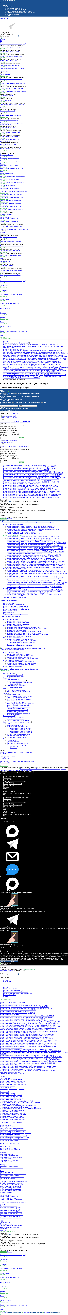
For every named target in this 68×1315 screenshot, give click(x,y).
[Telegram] (24, 25)
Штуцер (19, 399)
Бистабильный (5, 396)
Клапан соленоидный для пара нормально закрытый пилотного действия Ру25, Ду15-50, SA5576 (36, 543)
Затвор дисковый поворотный (9, 303)
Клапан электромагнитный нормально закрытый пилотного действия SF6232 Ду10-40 (33, 529)
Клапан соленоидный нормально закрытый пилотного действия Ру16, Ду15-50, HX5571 (34, 576)
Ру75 (39, 402)
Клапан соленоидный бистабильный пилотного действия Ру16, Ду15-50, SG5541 (31, 558)
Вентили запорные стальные (9, 221)
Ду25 (26, 393)
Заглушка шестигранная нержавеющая (12, 182)
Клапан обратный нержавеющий (10, 132)
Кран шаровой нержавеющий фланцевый (19, 645)
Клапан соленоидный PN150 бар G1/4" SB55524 (15, 422)
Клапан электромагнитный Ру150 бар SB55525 (14, 446)
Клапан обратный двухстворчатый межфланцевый (22, 658)
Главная (9, 6)
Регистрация (7, 981)
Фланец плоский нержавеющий (9, 165)
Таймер (2, 232)
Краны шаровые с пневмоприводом (11, 79)
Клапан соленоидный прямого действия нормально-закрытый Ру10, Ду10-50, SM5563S (33, 570)
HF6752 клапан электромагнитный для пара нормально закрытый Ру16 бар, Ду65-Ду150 (34, 594)
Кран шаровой (4, 290)
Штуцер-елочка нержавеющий (9, 188)
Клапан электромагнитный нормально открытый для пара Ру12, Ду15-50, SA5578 (31, 372)
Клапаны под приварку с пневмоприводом (13, 91)
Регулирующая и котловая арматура (11, 294)
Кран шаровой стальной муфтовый (17, 621)
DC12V (26, 409)
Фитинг (2, 322)
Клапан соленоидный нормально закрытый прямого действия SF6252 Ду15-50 (31, 526)
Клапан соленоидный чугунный (9, 60)
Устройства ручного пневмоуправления (12, 104)
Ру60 (31, 402)
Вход (6, 980)
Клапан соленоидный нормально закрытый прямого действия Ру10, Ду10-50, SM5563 (32, 351)
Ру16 (10, 402)
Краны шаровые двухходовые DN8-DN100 (23, 640)
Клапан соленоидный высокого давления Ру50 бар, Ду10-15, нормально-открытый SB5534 (32, 377)
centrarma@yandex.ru (6, 970)
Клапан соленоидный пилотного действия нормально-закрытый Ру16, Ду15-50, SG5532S (34, 587)
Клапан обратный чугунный (8, 127)
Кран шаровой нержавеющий (9, 120)
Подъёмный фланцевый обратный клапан (20, 655)
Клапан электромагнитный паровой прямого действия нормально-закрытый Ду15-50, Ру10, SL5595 (37, 547)
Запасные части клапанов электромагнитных (14, 331)
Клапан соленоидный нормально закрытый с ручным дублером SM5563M (34, 352)
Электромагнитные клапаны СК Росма (12, 68)
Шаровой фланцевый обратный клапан (19, 657)
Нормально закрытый (32, 396)
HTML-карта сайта (5, 964)
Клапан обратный (5, 299)
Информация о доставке (14, 8)
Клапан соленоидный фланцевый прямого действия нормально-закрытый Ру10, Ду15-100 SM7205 (37, 571)
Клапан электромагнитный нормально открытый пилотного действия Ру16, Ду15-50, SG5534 (34, 371)
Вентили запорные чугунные (9, 218)
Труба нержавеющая (6, 214)
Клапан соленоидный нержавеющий (11, 56)
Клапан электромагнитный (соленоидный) (13, 281)
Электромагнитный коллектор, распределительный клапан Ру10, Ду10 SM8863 (32, 362)
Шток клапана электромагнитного (10, 255)
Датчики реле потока (6, 265)
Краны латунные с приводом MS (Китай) (19, 636)
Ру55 (27, 402)
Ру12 (6, 402)
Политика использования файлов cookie (19, 11)
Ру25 (19, 402)
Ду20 (22, 393)
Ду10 (13, 393)
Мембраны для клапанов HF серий (21, 728)
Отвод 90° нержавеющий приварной (11, 194)
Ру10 (2, 402)
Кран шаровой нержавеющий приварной (19, 644)
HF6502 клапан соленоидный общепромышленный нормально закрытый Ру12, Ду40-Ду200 (35, 590)
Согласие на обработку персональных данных (21, 12)
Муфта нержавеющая (6, 173)
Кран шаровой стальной (7, 111)
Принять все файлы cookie (9, 961)
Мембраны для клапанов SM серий (21, 732)
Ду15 (18, 393)
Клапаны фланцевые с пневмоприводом (12, 83)
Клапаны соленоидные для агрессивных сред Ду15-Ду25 (24, 533)
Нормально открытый (18, 396)
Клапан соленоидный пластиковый (11, 47)
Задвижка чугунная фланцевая (9, 158)
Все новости (4, 766)
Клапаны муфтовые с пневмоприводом (12, 88)
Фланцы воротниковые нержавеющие (11, 168)
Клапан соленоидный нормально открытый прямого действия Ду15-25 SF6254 (31, 527)
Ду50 (38, 393)
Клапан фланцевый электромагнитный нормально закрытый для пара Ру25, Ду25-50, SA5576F (36, 544)
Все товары (4, 48)
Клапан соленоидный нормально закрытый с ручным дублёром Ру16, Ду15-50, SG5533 (33, 541)
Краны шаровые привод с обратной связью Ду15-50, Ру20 (24, 633)
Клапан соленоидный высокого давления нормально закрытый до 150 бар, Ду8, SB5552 (34, 556)
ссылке (19, 892)
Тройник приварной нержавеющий (10, 206)
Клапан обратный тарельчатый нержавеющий (21, 664)
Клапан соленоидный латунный (9, 51)
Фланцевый (4, 399)
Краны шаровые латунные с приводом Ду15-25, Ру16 (23, 627)
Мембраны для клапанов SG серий (21, 731)
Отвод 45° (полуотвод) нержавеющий (11, 197)
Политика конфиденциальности (16, 9)
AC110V (9, 409)
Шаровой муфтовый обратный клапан (18, 654)
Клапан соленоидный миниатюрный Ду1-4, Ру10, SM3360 (31, 365)
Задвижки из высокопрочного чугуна (21, 682)
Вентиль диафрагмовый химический (11, 226)
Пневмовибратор (5, 100)
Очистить (9, 518)
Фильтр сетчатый (5, 308)
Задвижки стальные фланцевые (10, 161)
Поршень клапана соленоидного (10, 250)
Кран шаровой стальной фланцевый (18, 622)
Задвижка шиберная (6, 155)
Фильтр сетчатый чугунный (8, 144)
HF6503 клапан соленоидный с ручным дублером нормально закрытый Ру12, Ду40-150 (33, 591)
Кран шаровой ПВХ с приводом (16, 630)
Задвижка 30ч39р (15, 684)
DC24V (21, 409)
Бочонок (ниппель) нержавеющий (10, 200)
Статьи (9, 15)
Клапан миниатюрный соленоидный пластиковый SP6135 (24, 530)
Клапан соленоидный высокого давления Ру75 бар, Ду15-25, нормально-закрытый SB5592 (35, 549)
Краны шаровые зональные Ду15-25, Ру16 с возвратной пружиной (27, 634)
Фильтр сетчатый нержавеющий (10, 148)
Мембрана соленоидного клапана (10, 241)
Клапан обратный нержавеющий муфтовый (20, 661)
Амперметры (14, 746)
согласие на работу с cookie (38, 956)
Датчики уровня (5, 261)
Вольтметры (13, 748)
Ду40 (34, 393)
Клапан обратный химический (9, 136)
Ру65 (35, 402)
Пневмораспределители (7, 95)
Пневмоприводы (5, 74)
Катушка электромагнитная (8, 237)
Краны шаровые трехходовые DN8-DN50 (22, 642)
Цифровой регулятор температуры (11, 270)
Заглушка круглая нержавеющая (10, 179)
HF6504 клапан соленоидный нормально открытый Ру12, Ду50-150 (27, 593)
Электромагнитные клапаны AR (10, 65)
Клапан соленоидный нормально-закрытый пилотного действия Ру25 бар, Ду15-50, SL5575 (35, 546)
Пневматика (4, 285)
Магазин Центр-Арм (13, 14)
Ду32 (30, 393)
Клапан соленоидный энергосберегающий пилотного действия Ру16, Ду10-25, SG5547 (35, 370)
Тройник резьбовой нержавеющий (10, 203)
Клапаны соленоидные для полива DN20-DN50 (21, 532)
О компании (3, 818)
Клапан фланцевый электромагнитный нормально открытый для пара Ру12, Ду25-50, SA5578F (32, 374)
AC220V (3, 409)
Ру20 (15, 402)
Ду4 (7, 393)
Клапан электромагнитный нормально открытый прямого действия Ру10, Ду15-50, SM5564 (34, 375)
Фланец (2, 317)
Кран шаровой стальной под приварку (18, 624)
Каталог (2, 773)
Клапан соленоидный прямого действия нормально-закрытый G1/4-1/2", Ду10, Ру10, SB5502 (32, 363)
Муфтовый (12, 399)
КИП (1, 335)
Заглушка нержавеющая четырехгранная (13, 176)
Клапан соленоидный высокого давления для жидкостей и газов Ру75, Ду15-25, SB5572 (34, 555)
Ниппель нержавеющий (7, 185)
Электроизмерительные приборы (10, 275)
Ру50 (23, 402)
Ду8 (10, 393)
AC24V (15, 409)
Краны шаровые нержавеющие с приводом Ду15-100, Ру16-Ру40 (27, 628)
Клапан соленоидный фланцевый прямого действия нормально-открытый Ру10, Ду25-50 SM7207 (37, 582)
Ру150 (44, 402)
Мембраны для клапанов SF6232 (20, 729)
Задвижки (3, 313)
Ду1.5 (2, 393)
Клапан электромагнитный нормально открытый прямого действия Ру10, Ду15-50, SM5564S (35, 581)
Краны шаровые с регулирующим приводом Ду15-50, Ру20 (25, 631)
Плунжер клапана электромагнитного (11, 246)
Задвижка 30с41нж (16, 687)
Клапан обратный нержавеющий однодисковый (21, 663)
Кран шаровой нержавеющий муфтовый (19, 639)
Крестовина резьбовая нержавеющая (11, 209)
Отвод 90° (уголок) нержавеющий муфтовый (13, 191)
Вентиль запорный (6, 326)
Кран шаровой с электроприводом (10, 115)
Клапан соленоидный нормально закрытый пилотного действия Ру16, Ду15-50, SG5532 (30, 350)
